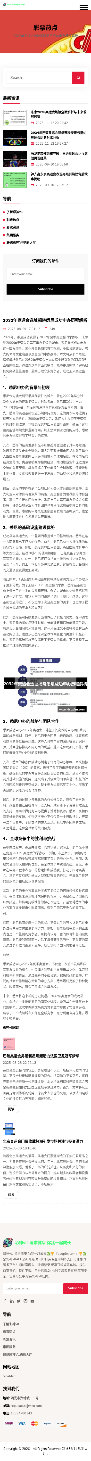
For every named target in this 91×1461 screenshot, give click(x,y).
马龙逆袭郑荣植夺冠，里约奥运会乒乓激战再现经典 (59, 156)
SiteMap (9, 1376)
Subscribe (45, 289)
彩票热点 (13, 220)
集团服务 (13, 235)
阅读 (11, 1109)
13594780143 (21, 1413)
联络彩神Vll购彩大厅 (21, 242)
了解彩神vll (15, 212)
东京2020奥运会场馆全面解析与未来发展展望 (58, 114)
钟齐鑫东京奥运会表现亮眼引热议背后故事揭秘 (59, 176)
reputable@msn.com (26, 1406)
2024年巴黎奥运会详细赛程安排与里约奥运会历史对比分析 (58, 135)
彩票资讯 (13, 227)
